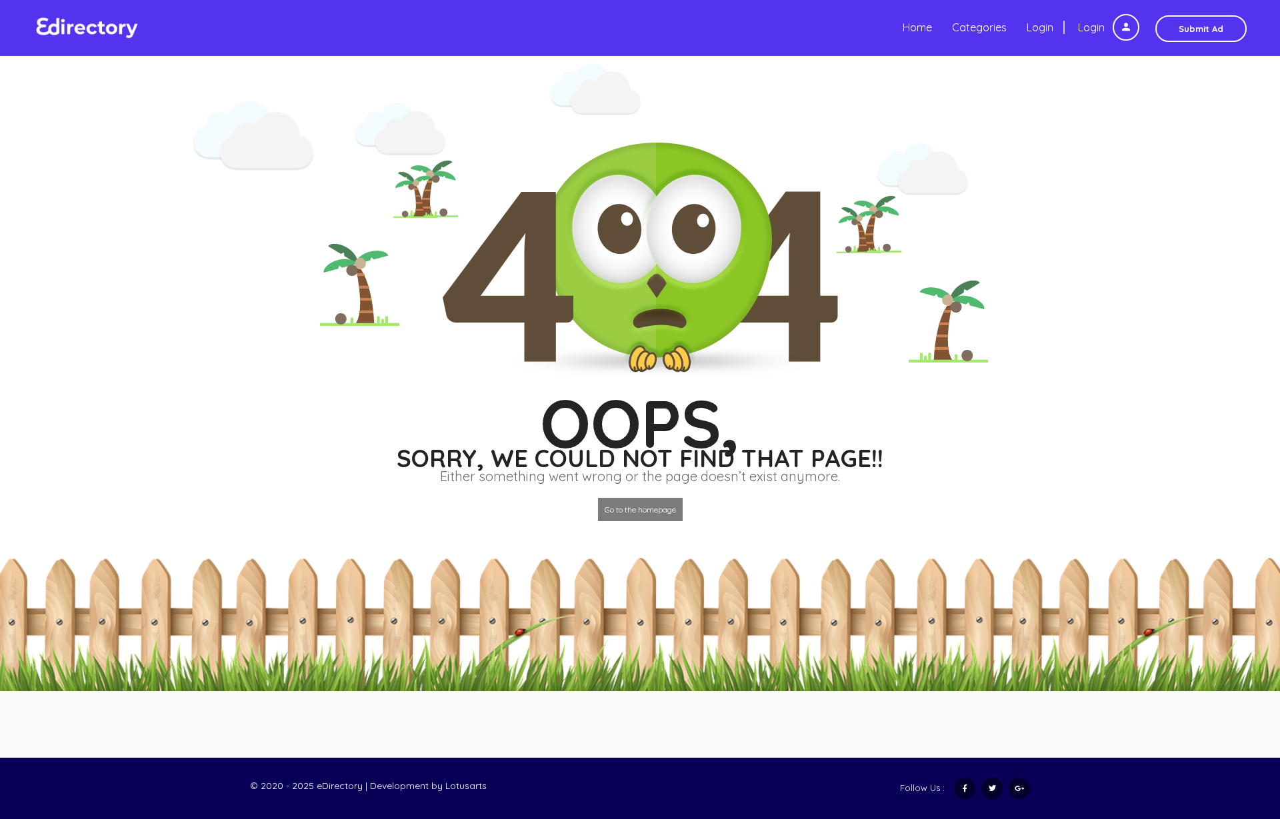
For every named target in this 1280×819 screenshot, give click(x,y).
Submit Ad (1201, 28)
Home (917, 27)
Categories (979, 27)
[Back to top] (1236, 735)
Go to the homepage (640, 509)
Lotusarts (466, 786)
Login (1092, 27)
